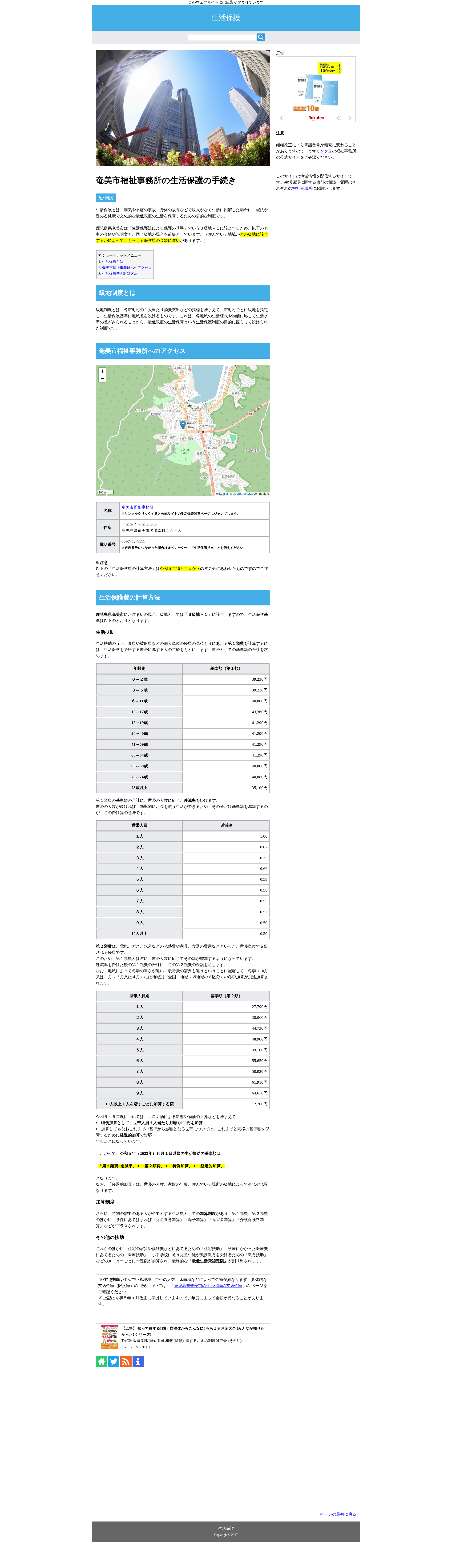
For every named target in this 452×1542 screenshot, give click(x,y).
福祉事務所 (302, 188)
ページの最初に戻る (338, 1514)
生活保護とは (112, 261)
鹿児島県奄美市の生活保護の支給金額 (208, 1285)
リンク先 (324, 151)
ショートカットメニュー (121, 255)
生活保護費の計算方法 (119, 273)
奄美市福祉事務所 (137, 507)
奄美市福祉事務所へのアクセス (127, 268)
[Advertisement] (226, 1439)
